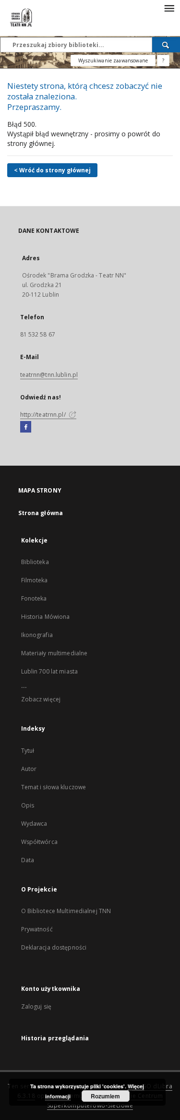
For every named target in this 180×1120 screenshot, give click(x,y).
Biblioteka (35, 562)
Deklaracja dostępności (54, 947)
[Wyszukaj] (166, 44)
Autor (29, 769)
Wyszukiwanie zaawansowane (113, 60)
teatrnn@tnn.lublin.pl (49, 375)
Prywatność (37, 929)
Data (27, 860)
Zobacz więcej (41, 699)
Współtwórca (39, 842)
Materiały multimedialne (54, 653)
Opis (27, 805)
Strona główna (40, 513)
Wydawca (34, 823)
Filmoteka (34, 580)
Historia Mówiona (45, 617)
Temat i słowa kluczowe (53, 787)
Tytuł (28, 751)
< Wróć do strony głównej (52, 170)
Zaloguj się (36, 1006)
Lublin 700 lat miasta (49, 671)
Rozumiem (105, 1096)
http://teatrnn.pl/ (43, 414)
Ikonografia (37, 635)
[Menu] (169, 7)
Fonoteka (34, 598)
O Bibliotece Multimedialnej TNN (66, 911)
